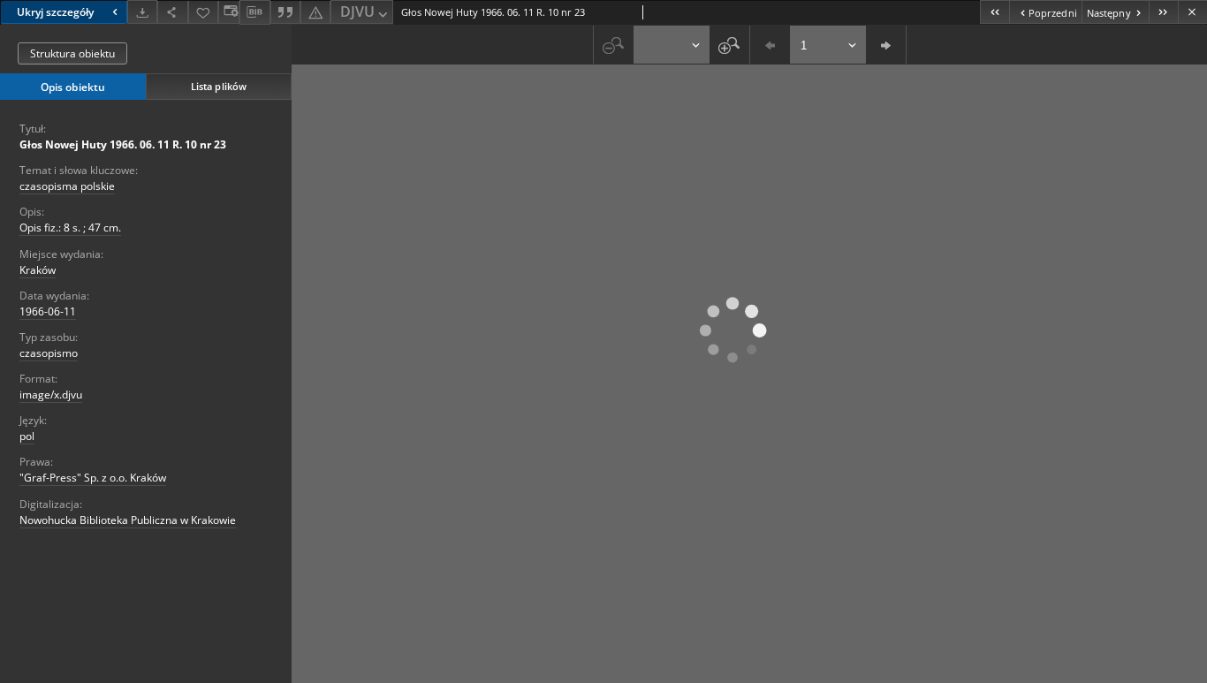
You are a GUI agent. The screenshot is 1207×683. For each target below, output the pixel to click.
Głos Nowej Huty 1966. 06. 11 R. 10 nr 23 (122, 144)
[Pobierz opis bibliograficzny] (254, 12)
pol (26, 436)
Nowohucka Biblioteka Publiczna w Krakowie (127, 519)
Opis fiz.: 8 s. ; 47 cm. (70, 227)
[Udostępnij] (172, 12)
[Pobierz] (142, 12)
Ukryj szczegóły (55, 11)
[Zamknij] (1192, 12)
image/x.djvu (50, 394)
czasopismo (48, 352)
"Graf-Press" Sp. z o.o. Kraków (92, 477)
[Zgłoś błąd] (315, 12)
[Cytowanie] (285, 12)
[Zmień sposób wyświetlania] (228, 12)
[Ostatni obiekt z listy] (1163, 12)
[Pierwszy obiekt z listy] (994, 12)
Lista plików (219, 86)
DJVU (357, 11)
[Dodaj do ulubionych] (203, 12)
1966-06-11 (47, 311)
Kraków (37, 269)
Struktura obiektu (72, 53)
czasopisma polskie (67, 186)
